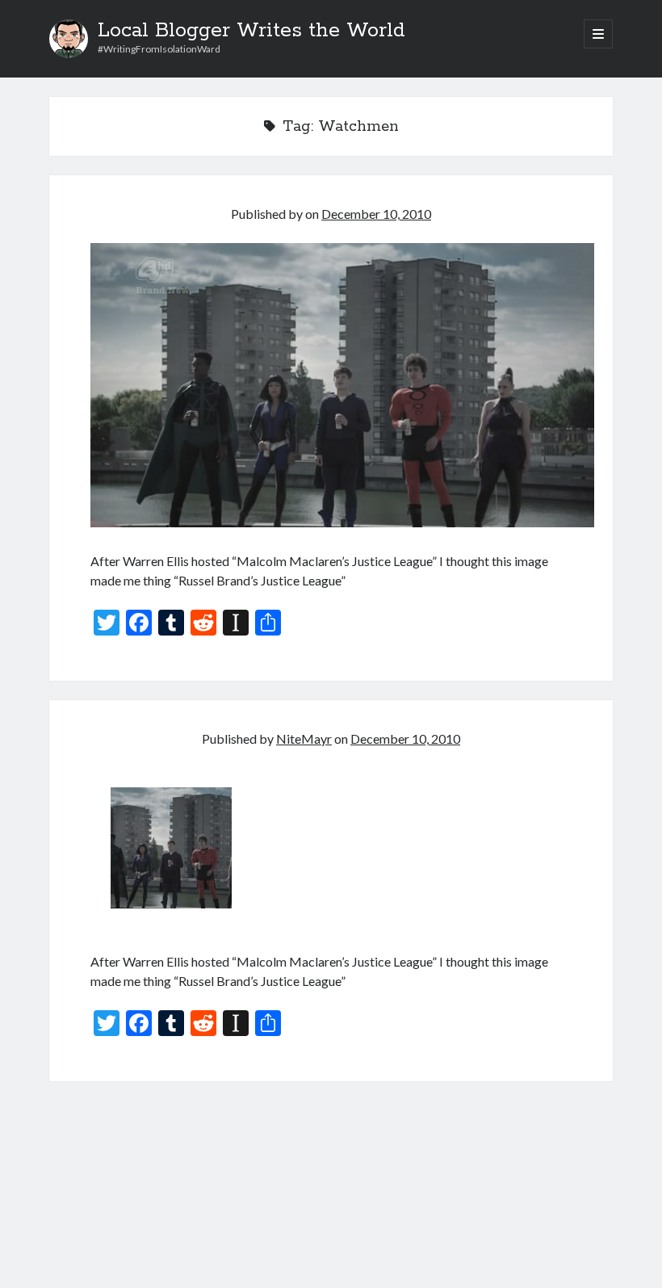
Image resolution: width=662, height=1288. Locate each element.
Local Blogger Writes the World (251, 31)
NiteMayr (304, 738)
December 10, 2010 (376, 213)
